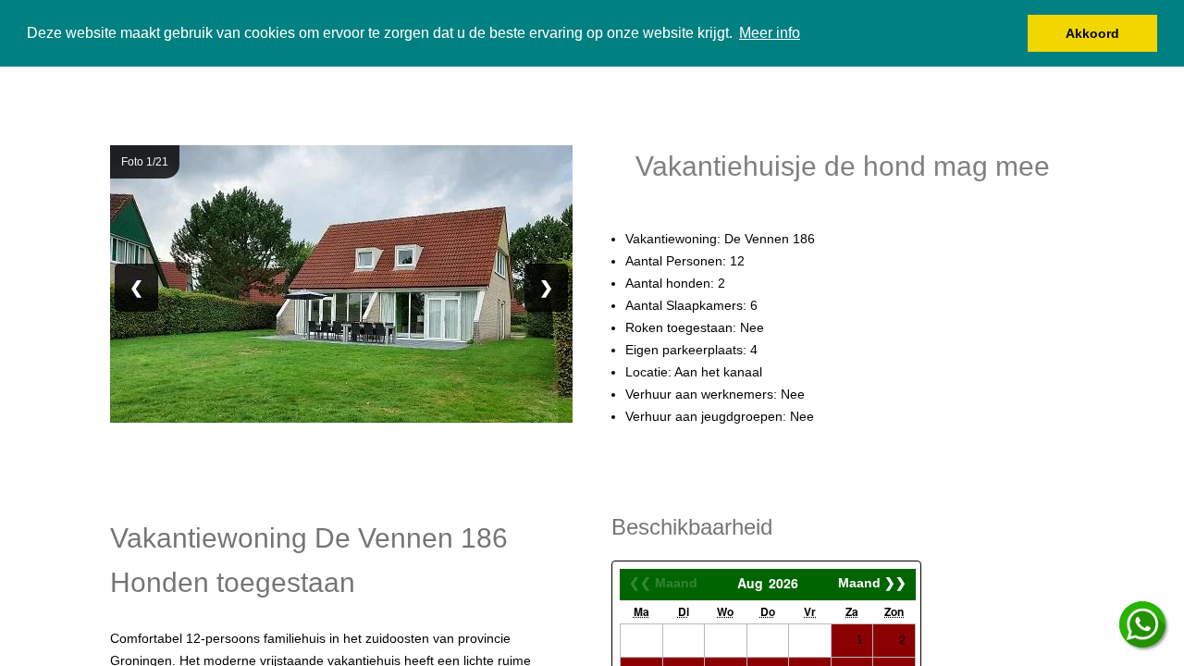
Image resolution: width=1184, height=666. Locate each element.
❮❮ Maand (663, 582)
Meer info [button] (769, 33)
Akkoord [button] (1092, 33)
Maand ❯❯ (872, 582)
